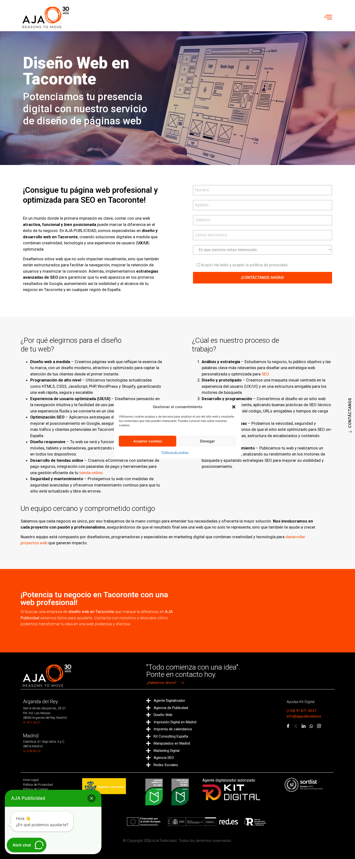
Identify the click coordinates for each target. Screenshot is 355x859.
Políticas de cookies (175, 452)
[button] (233, 406)
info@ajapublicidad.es (304, 716)
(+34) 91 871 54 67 (301, 711)
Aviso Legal (31, 780)
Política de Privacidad (38, 784)
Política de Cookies (35, 789)
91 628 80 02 (31, 751)
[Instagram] (319, 726)
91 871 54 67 (31, 722)
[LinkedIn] (303, 726)
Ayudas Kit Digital (300, 702)
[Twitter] (296, 726)
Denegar (207, 441)
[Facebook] (288, 726)
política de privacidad (268, 265)
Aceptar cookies (147, 441)
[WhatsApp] (311, 726)
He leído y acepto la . (244, 265)
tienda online (90, 472)
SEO (265, 374)
